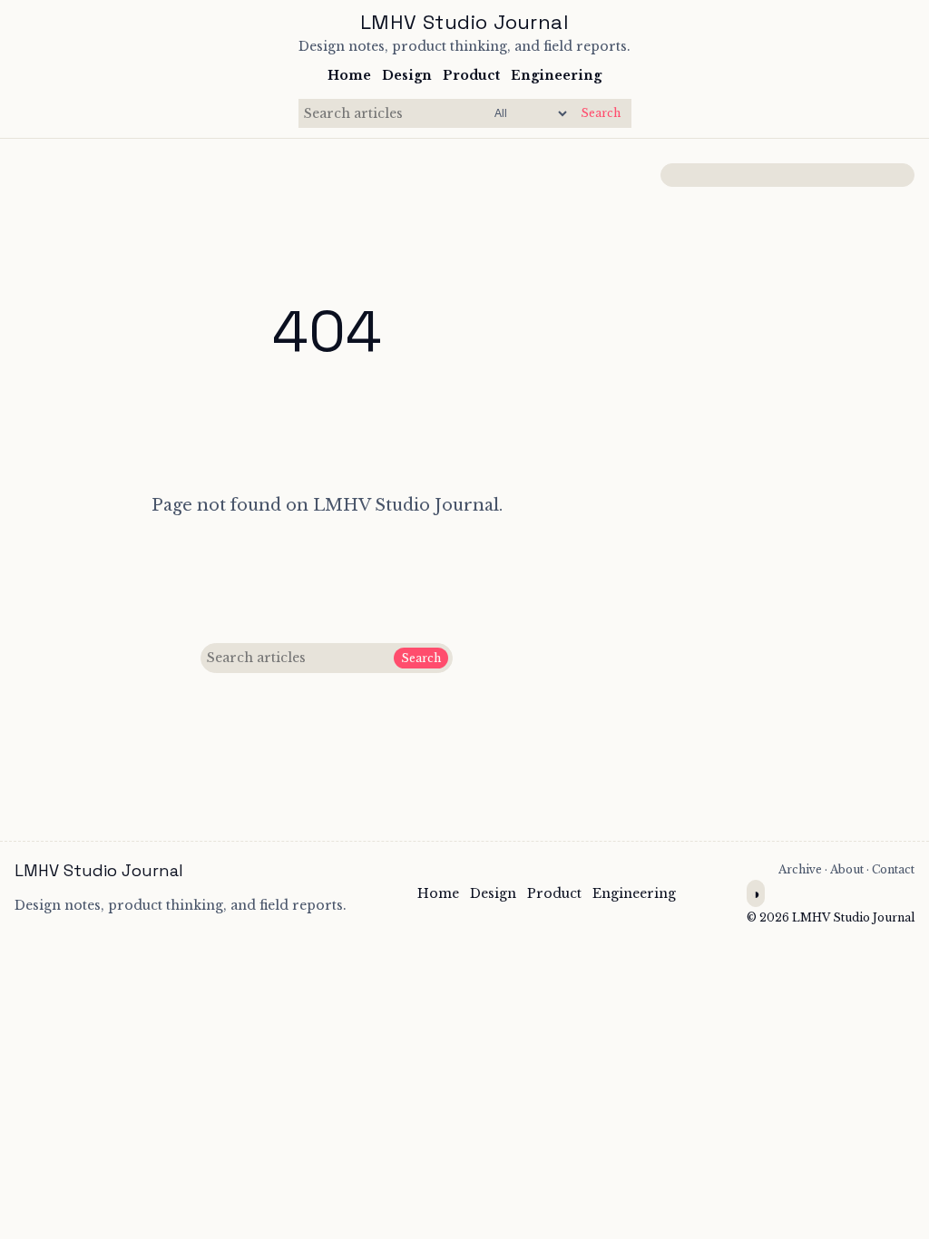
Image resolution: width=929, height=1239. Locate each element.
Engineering (556, 75)
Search (601, 113)
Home (349, 75)
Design (407, 75)
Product (471, 75)
